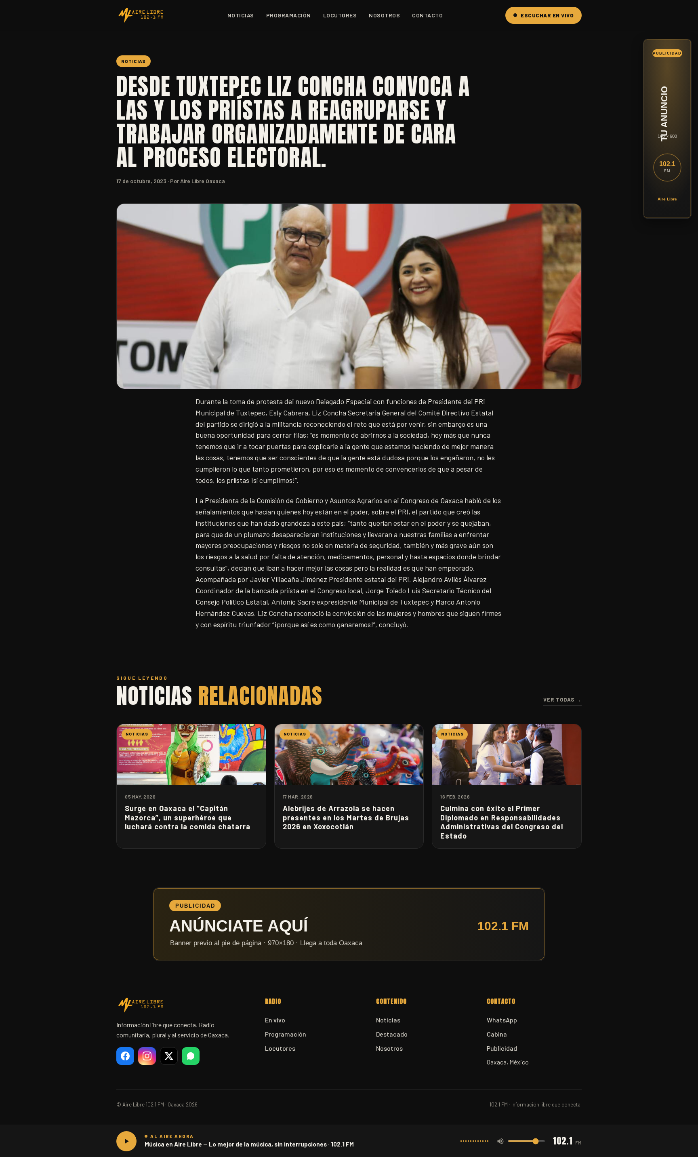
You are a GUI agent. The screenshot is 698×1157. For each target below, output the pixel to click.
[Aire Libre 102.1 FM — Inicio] (140, 15)
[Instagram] (147, 1056)
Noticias (240, 15)
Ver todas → (562, 699)
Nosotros (384, 15)
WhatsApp (502, 1020)
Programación (288, 15)
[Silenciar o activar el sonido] (500, 1141)
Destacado (392, 1034)
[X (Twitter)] (169, 1056)
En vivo (275, 1020)
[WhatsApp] (191, 1056)
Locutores (340, 15)
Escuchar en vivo (547, 15)
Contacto (427, 15)
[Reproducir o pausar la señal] (126, 1141)
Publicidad (502, 1048)
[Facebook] (125, 1056)
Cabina (497, 1034)
